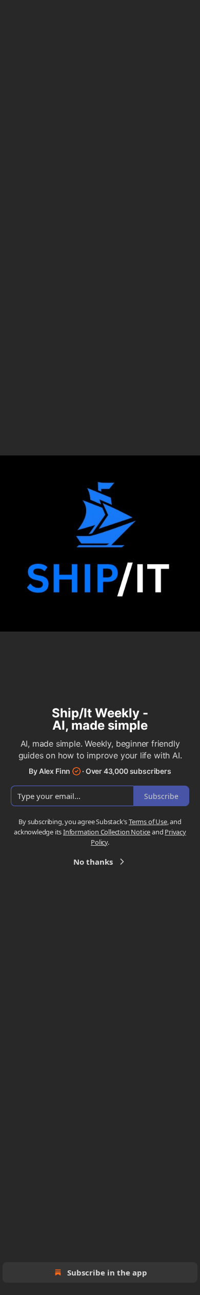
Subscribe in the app (107, 1272)
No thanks (93, 861)
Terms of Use (148, 821)
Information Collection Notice (106, 831)
